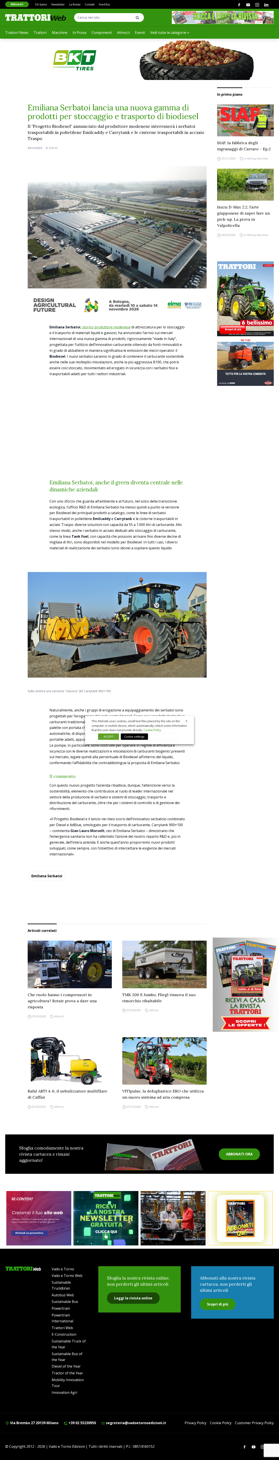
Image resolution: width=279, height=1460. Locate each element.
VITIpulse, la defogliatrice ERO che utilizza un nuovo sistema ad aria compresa (163, 1094)
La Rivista (74, 4)
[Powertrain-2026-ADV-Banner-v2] (173, 1218)
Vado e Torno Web (67, 1275)
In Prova (79, 32)
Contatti (90, 4)
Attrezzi (123, 32)
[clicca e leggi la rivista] (223, 17)
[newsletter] (105, 1218)
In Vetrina (249, 158)
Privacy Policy (195, 1422)
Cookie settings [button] (134, 737)
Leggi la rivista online (133, 1298)
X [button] (186, 721)
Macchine (59, 32)
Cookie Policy (220, 1422)
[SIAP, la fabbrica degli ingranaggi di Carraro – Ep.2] (245, 120)
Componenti (102, 32)
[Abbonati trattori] (240, 1218)
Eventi (140, 32)
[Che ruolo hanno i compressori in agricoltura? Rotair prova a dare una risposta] (70, 964)
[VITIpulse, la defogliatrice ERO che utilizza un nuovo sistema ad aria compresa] (164, 1061)
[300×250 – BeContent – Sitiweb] (38, 1218)
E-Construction (64, 1334)
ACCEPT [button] (109, 737)
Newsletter (58, 4)
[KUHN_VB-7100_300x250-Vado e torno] (245, 362)
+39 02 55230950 (82, 1422)
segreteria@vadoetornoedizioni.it (135, 1422)
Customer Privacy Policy (254, 1422)
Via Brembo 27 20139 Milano (33, 1422)
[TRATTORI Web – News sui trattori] (35, 17)
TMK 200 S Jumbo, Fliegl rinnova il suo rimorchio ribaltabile (159, 997)
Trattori (40, 32)
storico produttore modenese (106, 327)
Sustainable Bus (65, 1301)
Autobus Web (63, 1295)
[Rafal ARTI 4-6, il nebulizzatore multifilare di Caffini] (70, 1061)
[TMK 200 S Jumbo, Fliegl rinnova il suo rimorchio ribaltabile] (164, 964)
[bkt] (139, 60)
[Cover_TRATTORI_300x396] (245, 298)
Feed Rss (104, 4)
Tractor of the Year (67, 1373)
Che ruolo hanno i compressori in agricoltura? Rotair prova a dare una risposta (62, 1000)
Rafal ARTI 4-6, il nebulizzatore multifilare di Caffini (67, 1094)
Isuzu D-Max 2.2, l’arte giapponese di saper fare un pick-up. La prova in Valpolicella (243, 216)
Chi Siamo (41, 4)
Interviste (262, 158)
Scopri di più (217, 1304)
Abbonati (17, 4)
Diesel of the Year (66, 1366)
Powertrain (61, 1308)
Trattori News (16, 32)
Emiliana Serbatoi (46, 876)
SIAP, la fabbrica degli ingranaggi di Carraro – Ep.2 (244, 145)
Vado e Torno (63, 1269)
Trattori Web (62, 1327)
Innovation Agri (64, 1392)
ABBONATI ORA (239, 1154)
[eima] (117, 305)
